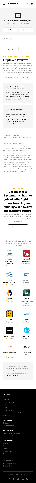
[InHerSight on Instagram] (27, 479)
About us (6, 443)
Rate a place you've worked (12, 413)
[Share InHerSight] (9, 479)
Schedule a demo (8, 426)
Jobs (4, 397)
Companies (6, 399)
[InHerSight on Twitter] (18, 479)
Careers (5, 446)
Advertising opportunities (11, 433)
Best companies (8, 402)
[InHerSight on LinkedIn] (22, 479)
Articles (5, 407)
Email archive (7, 466)
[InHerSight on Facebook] (13, 479)
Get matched (24, 24)
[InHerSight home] (13, 4)
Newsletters (7, 415)
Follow (27, 30)
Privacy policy (7, 451)
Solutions (6, 423)
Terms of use (7, 454)
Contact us (6, 448)
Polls (5, 405)
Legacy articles (8, 461)
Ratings (7, 39)
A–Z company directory (10, 463)
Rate (11, 30)
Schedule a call (8, 436)
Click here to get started (18, 227)
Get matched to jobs (10, 410)
